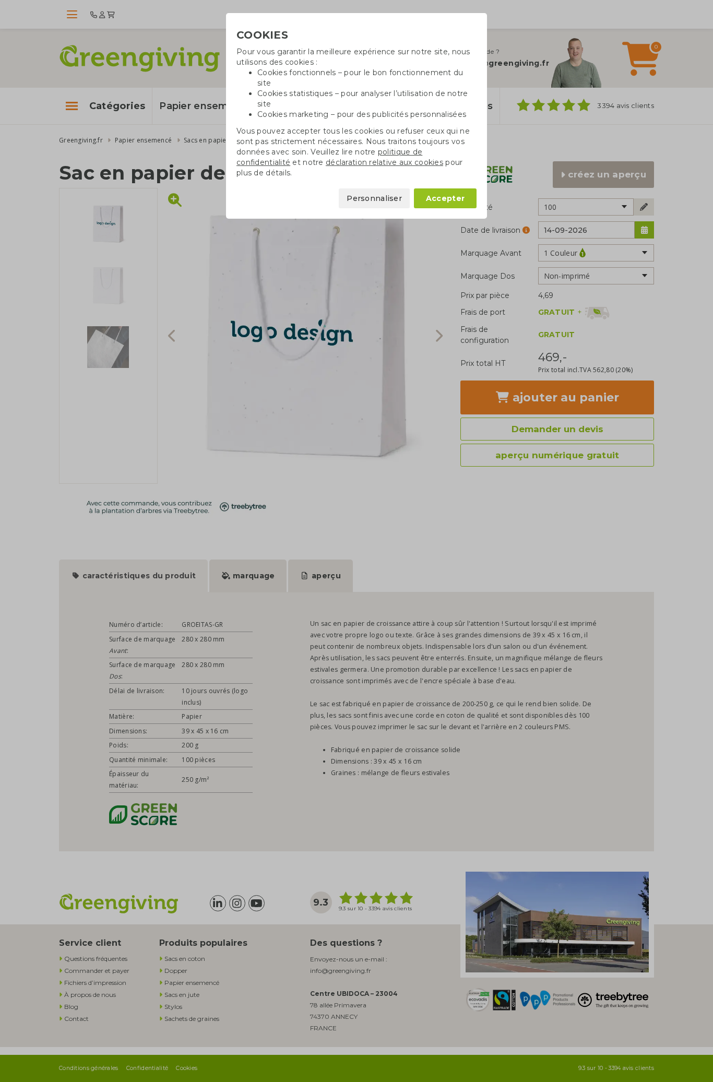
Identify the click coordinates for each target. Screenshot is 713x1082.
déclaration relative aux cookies (384, 162)
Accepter (445, 198)
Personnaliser (374, 198)
